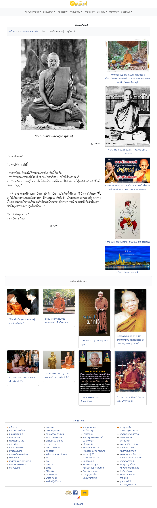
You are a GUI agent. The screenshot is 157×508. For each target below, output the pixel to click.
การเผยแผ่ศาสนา (17, 464)
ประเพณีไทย (15, 467)
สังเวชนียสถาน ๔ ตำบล (131, 457)
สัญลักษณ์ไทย (16, 450)
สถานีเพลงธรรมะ (91, 447)
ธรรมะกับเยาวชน (54, 437)
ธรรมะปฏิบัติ (88, 454)
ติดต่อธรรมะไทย (16, 440)
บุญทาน (50, 464)
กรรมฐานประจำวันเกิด (93, 467)
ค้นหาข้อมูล (14, 437)
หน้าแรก (13, 31)
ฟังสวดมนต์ (51, 477)
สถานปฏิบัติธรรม (54, 430)
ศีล (47, 461)
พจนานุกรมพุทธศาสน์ (93, 437)
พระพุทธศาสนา (32, 11)
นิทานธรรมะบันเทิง (54, 440)
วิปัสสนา (50, 471)
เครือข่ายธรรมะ (16, 447)
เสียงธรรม (88, 444)
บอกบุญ (113, 11)
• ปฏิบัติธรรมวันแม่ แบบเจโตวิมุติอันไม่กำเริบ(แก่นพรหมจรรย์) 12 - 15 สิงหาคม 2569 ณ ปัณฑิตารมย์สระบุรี (127, 78)
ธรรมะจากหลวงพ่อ (29, 31)
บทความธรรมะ (53, 447)
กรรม (48, 457)
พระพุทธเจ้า (125, 427)
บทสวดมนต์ (88, 461)
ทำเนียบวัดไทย (126, 471)
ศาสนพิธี (89, 11)
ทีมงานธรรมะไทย (17, 430)
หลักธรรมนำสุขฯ (90, 464)
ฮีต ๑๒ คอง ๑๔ (90, 471)
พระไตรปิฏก (88, 430)
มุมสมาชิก (125, 11)
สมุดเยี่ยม (13, 444)
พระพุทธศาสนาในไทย (129, 467)
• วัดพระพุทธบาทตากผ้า (127, 272)
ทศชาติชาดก (126, 437)
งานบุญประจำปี (90, 474)
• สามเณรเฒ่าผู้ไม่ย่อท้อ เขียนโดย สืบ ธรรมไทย (127, 241)
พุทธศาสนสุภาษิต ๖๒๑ (131, 454)
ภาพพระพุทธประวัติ (129, 430)
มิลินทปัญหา (88, 440)
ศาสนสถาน (75, 11)
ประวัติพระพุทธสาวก (129, 434)
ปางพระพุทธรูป (127, 461)
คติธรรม (62, 11)
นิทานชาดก (125, 440)
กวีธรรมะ (50, 450)
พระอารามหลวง (127, 474)
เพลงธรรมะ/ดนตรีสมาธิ (94, 450)
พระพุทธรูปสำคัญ (128, 464)
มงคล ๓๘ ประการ (128, 447)
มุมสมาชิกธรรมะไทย (18, 454)
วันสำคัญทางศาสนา (129, 484)
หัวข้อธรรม (88, 434)
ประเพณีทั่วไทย (90, 477)
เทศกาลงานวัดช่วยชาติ (20, 461)
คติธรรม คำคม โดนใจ (56, 454)
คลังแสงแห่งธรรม (91, 457)
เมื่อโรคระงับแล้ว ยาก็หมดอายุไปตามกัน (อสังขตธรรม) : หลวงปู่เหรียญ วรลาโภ (130, 339)
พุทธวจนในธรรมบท (129, 444)
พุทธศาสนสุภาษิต (128, 450)
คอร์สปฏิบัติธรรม (54, 481)
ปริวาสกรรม (51, 474)
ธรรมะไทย (78, 503)
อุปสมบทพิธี (125, 481)
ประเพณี (101, 11)
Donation (14, 457)
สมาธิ (48, 467)
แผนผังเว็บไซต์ (16, 434)
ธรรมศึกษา (48, 11)
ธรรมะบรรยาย (52, 444)
